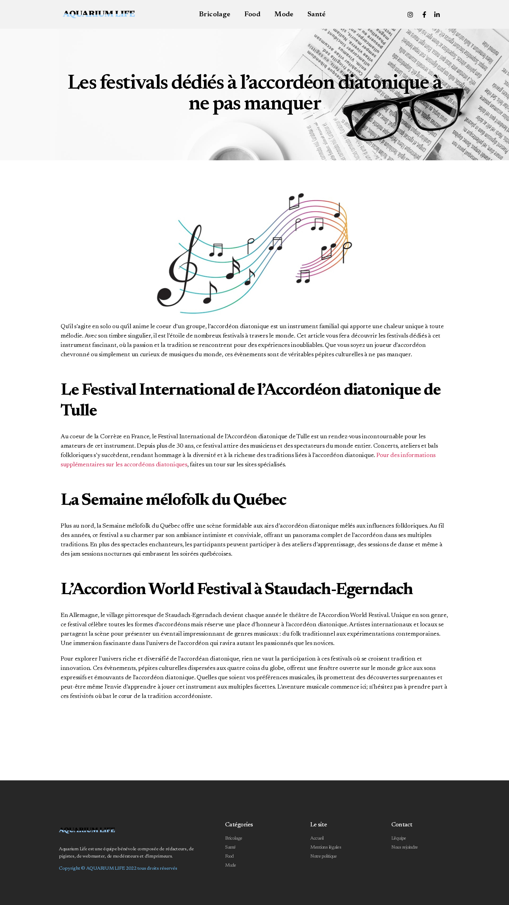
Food (252, 14)
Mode (284, 14)
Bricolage (215, 14)
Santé (316, 14)
